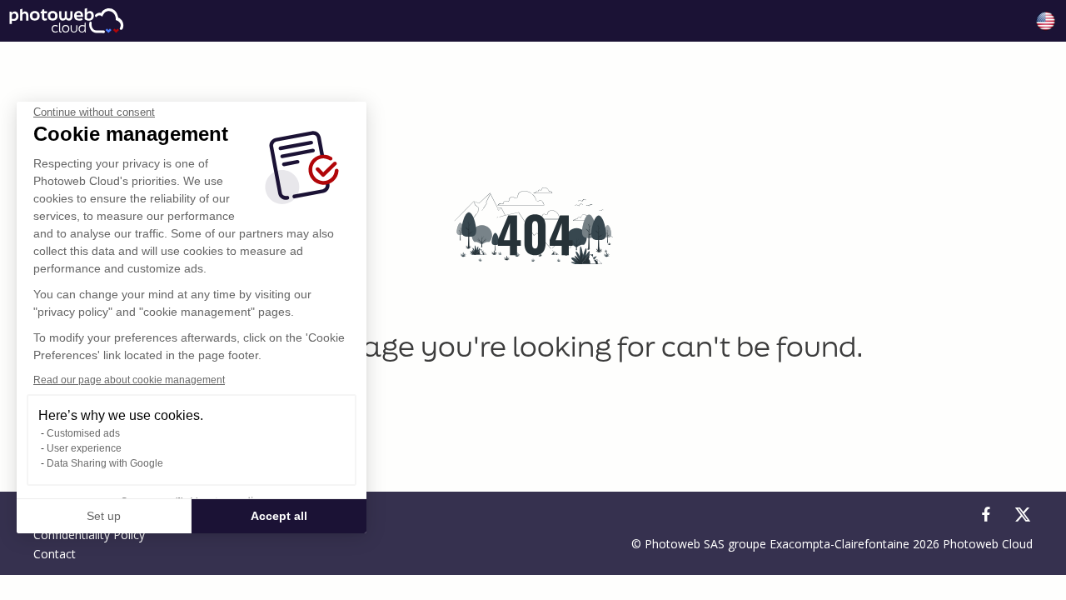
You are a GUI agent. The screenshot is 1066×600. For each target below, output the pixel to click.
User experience (84, 448)
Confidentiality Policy (89, 534)
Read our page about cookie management (129, 380)
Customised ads (83, 433)
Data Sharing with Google (105, 463)
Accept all (279, 515)
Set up (104, 515)
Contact (54, 554)
